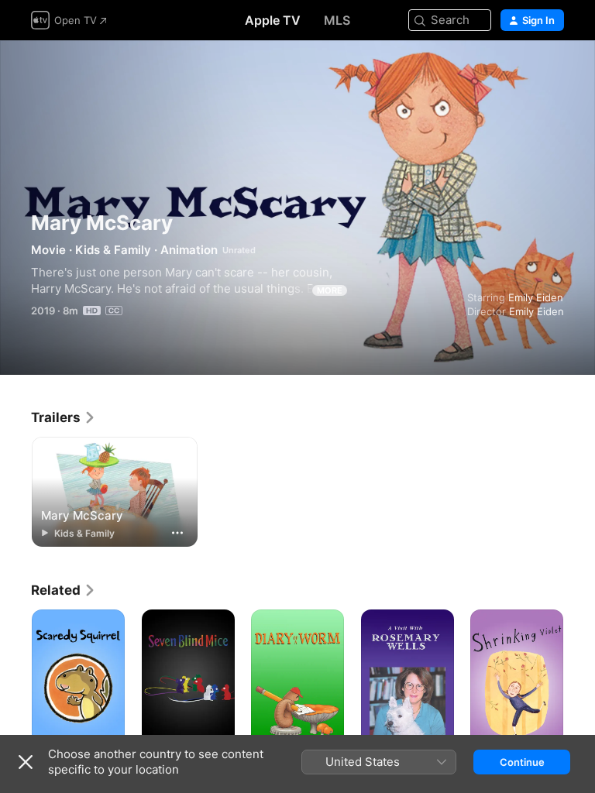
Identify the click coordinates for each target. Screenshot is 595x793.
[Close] (26, 762)
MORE (329, 290)
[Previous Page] (15, 679)
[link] (63, 417)
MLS (337, 20)
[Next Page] (579, 679)
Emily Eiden (535, 297)
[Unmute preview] (553, 71)
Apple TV (273, 20)
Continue (522, 762)
